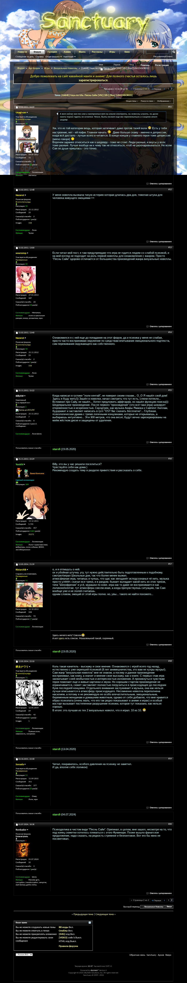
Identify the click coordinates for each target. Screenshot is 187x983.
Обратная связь (137, 955)
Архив (161, 955)
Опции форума (52, 57)
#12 (170, 190)
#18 (170, 661)
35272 (31, 534)
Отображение (163, 101)
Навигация (68, 57)
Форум (37, 52)
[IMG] (62, 934)
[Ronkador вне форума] (23, 850)
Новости (22, 52)
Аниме (67, 52)
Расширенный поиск (162, 56)
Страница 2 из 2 (141, 89)
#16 (170, 459)
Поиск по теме (147, 101)
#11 (170, 107)
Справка (39, 57)
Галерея (52, 52)
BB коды (63, 927)
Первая (157, 89)
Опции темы (131, 101)
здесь (61, 638)
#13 (170, 247)
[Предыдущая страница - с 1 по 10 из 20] (164, 89)
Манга (82, 52)
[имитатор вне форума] (26, 279)
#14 (170, 332)
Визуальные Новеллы (65, 68)
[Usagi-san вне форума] (27, 139)
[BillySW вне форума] (25, 410)
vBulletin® (94, 971)
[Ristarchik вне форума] (29, 595)
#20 (170, 824)
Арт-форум (34, 68)
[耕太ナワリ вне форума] (29, 693)
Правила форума (68, 946)
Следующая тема (105, 914)
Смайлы (63, 930)
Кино (127, 52)
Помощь (145, 65)
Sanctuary (151, 955)
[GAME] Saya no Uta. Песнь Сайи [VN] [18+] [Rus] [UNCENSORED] (97, 95)
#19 (170, 759)
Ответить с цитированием (161, 184)
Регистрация (162, 65)
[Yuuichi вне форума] (32, 502)
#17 (170, 564)
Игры (112, 52)
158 (30, 223)
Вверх (169, 907)
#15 (170, 390)
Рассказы (97, 52)
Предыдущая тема (83, 914)
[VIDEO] (63, 937)
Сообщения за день (25, 57)
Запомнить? (109, 69)
